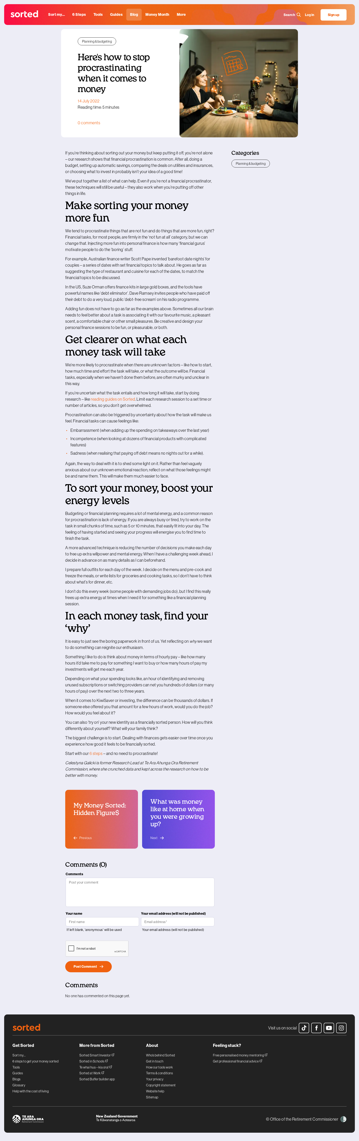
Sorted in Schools (92, 1061)
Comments (74, 874)
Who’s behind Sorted (160, 1055)
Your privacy (155, 1079)
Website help (155, 1091)
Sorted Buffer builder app (97, 1079)
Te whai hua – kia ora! (94, 1067)
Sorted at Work (90, 1073)
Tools (16, 1067)
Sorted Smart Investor (95, 1055)
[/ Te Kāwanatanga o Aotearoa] (138, 1119)
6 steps (96, 753)
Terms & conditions (159, 1073)
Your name (74, 914)
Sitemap (152, 1097)
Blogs (16, 1079)
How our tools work (159, 1067)
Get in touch (154, 1061)
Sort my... (19, 1055)
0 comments (89, 123)
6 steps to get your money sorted (35, 1061)
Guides (17, 1073)
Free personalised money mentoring (238, 1055)
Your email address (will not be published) (173, 914)
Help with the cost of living (30, 1091)
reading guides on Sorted (113, 399)
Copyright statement (161, 1085)
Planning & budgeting (97, 41)
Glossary (18, 1085)
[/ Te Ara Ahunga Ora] (54, 1119)
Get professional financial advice (236, 1061)
